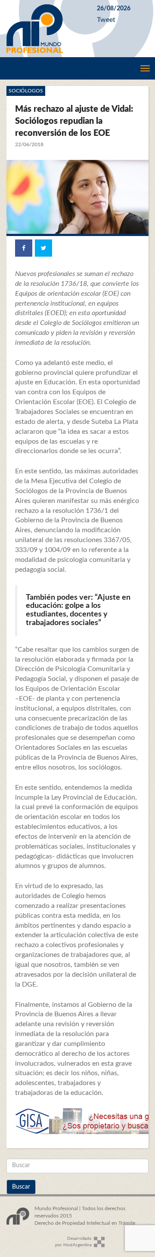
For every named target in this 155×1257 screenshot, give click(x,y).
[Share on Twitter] (43, 248)
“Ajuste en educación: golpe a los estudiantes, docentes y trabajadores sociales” (78, 610)
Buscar (21, 1187)
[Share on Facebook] (23, 248)
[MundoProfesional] (45, 28)
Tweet (106, 19)
